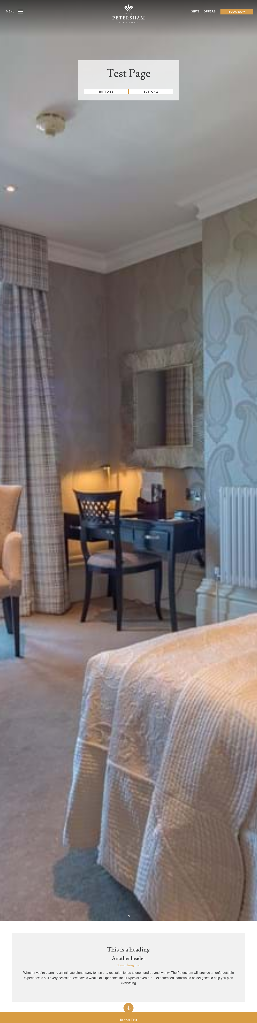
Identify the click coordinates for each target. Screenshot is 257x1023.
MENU (10, 11)
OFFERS (210, 11)
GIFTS (195, 11)
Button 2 (151, 91)
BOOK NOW (236, 11)
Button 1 (106, 91)
